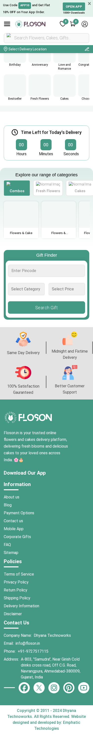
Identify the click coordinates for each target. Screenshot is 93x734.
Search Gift (46, 307)
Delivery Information (21, 606)
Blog (8, 505)
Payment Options (19, 513)
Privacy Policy (16, 582)
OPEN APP (74, 6)
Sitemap (11, 552)
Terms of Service (19, 574)
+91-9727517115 (33, 651)
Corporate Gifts (17, 536)
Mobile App (14, 528)
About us (11, 497)
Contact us (13, 521)
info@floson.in (28, 643)
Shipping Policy (17, 598)
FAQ (7, 544)
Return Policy (15, 590)
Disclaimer (13, 614)
